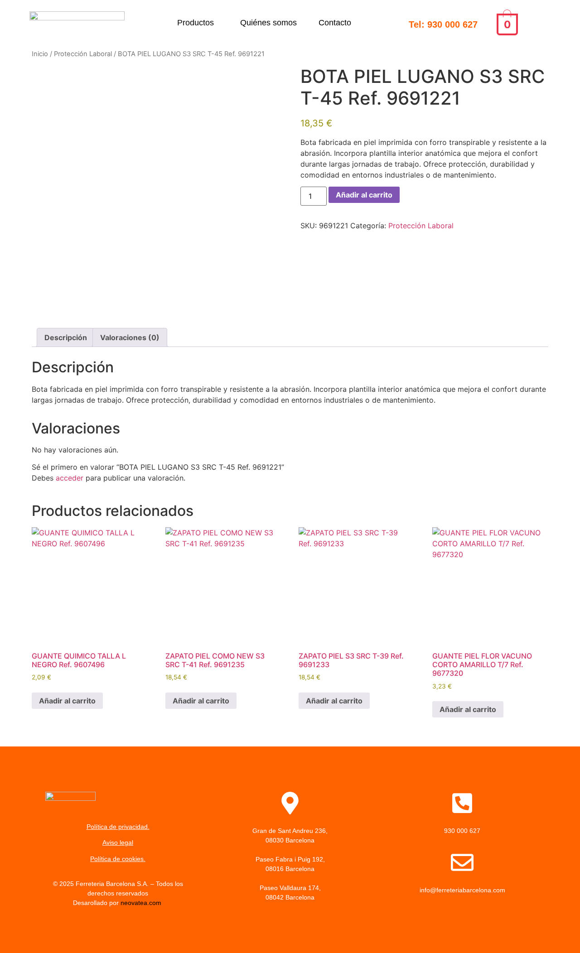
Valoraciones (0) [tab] (130, 337)
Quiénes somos (268, 22)
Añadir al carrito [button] (67, 700)
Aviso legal (117, 842)
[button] (197, 22)
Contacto (335, 22)
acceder (69, 477)
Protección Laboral (83, 54)
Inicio (40, 54)
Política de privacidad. (118, 826)
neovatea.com (142, 902)
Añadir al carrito (364, 194)
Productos (195, 22)
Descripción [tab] (65, 337)
